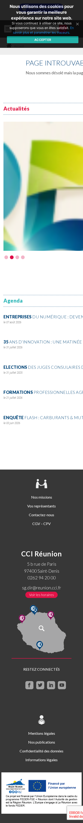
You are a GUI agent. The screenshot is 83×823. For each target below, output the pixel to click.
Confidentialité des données (41, 751)
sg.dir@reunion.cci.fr (41, 587)
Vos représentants (41, 506)
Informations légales (41, 760)
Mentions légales (41, 733)
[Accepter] (77, 24)
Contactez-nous (41, 515)
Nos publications (41, 742)
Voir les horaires (41, 594)
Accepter (42, 40)
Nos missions (41, 497)
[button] (6, 257)
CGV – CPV (41, 523)
